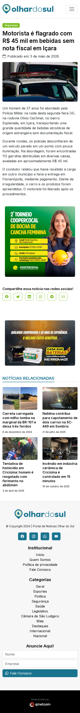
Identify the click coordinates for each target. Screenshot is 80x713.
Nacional (40, 636)
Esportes (40, 591)
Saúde (40, 606)
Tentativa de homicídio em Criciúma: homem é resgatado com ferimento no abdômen (17, 474)
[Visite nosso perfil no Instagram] (33, 536)
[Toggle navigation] (72, 9)
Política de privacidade (40, 565)
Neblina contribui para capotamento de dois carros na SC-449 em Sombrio (60, 419)
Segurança (11, 25)
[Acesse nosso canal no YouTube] (56, 536)
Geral (40, 586)
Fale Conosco (40, 569)
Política (40, 596)
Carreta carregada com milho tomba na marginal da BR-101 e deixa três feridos (19, 419)
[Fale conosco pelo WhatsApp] (45, 536)
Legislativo (40, 611)
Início (40, 555)
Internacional (40, 631)
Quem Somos (40, 560)
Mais (40, 621)
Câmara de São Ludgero (40, 616)
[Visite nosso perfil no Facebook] (22, 536)
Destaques (40, 626)
